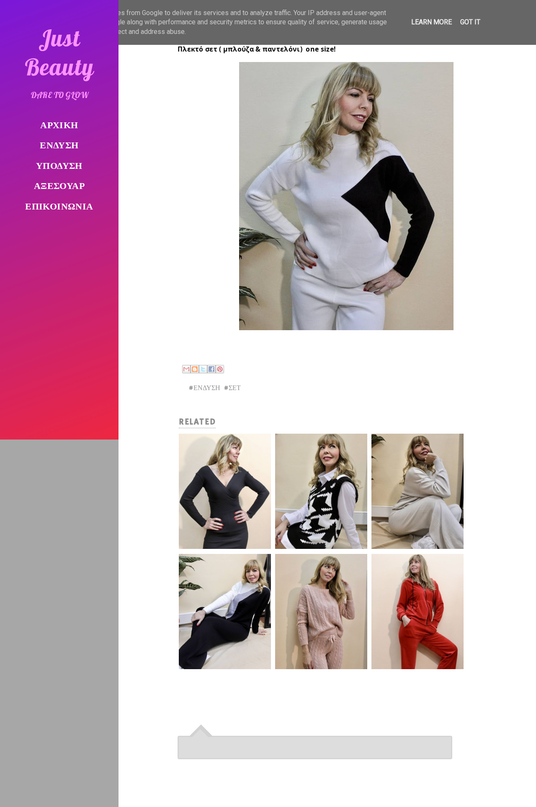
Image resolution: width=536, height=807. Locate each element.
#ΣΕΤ (232, 388)
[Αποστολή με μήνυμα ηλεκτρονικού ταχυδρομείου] (186, 369)
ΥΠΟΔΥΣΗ (59, 166)
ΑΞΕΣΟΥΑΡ (59, 186)
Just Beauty (59, 52)
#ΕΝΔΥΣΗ (204, 388)
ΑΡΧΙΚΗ (59, 126)
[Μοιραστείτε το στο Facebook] (211, 369)
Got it (470, 22)
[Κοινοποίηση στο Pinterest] (220, 369)
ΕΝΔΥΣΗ (59, 146)
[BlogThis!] (195, 369)
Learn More (431, 22)
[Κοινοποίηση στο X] (203, 369)
